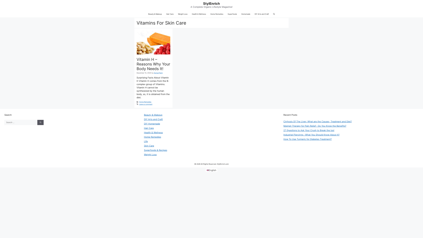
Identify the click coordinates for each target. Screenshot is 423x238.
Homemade (245, 14)
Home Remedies (216, 14)
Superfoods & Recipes (155, 150)
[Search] (40, 122)
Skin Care (149, 145)
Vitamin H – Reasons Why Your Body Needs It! (153, 64)
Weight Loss (182, 14)
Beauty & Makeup (155, 14)
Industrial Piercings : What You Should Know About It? (311, 134)
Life (146, 141)
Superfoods (232, 14)
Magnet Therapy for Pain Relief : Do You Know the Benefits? (314, 126)
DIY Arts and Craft (262, 14)
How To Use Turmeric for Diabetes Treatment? (307, 139)
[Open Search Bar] (274, 14)
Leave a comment (145, 104)
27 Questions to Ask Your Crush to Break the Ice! (308, 130)
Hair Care (170, 14)
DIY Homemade (152, 123)
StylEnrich (211, 4)
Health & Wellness (199, 14)
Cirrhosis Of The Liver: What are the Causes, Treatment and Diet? (317, 121)
